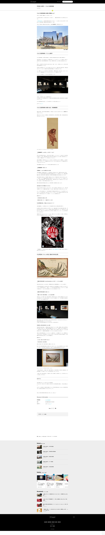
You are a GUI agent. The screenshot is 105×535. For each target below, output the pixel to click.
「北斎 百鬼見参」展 (55, 249)
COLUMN (45, 522)
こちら (42, 103)
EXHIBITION (49, 522)
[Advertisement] (52, 425)
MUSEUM (53, 522)
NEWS (56, 522)
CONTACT (59, 522)
